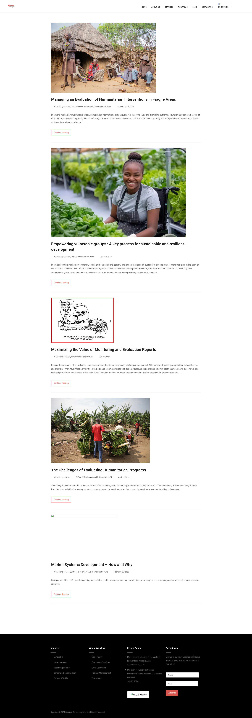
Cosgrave (103, 477)
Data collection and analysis (82, 107)
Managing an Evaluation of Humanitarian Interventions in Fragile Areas (144, 659)
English (143, 694)
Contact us (207, 7)
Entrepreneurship (78, 572)
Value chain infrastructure (82, 357)
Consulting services (62, 107)
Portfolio (183, 7)
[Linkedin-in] (199, 712)
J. (108, 477)
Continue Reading (61, 133)
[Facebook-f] (191, 712)
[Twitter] (195, 712)
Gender (74, 257)
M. (111, 477)
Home (144, 7)
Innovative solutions (103, 107)
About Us (155, 7)
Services (169, 7)
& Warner (80, 477)
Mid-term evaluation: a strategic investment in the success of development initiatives (144, 674)
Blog (195, 7)
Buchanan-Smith (91, 477)
